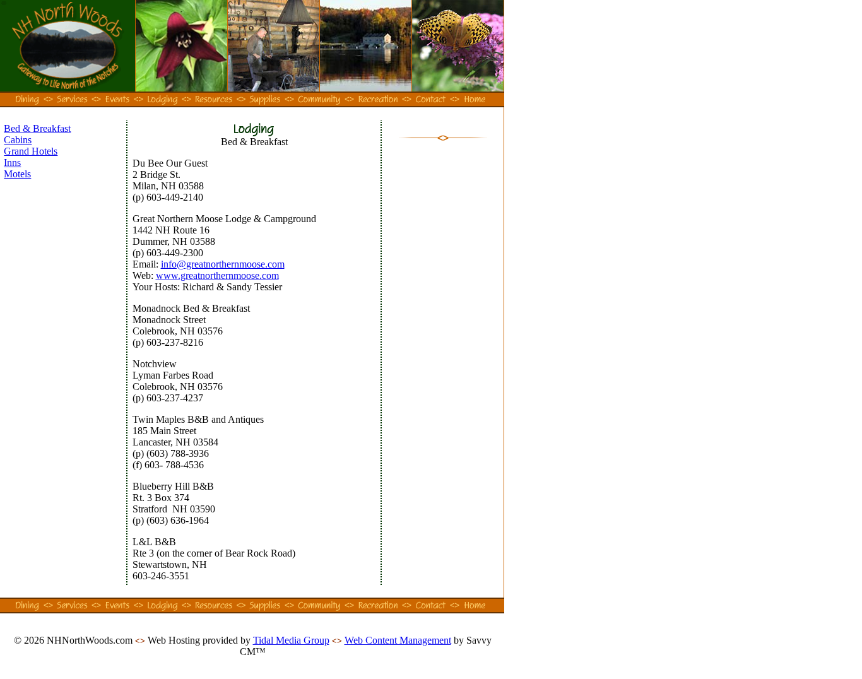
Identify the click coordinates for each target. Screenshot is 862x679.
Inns (12, 162)
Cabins (18, 139)
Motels (17, 173)
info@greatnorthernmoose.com (223, 264)
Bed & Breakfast (37, 128)
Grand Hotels (30, 151)
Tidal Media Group (291, 640)
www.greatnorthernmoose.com (217, 275)
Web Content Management (398, 640)
